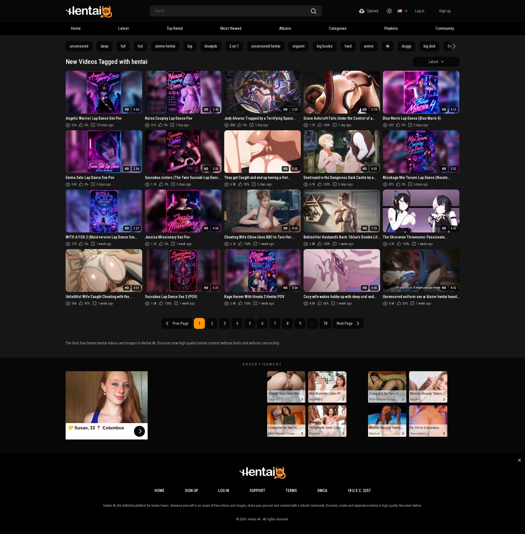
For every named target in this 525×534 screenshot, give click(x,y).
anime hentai (165, 46)
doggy (406, 46)
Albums (285, 28)
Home (76, 28)
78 (325, 323)
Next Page (344, 323)
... (312, 323)
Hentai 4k (254, 519)
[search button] (313, 11)
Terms (291, 490)
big (190, 46)
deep (104, 46)
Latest (123, 28)
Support (257, 490)
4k (387, 46)
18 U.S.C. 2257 (359, 490)
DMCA (322, 490)
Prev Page (180, 323)
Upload (372, 11)
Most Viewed (230, 28)
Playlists (391, 28)
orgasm (299, 46)
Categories (337, 28)
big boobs (324, 46)
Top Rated (175, 28)
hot (140, 46)
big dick (429, 46)
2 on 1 (234, 46)
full (123, 46)
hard (348, 46)
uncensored (79, 46)
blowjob (211, 46)
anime (369, 46)
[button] (453, 46)
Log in (419, 11)
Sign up (445, 11)
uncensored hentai (265, 46)
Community (445, 28)
